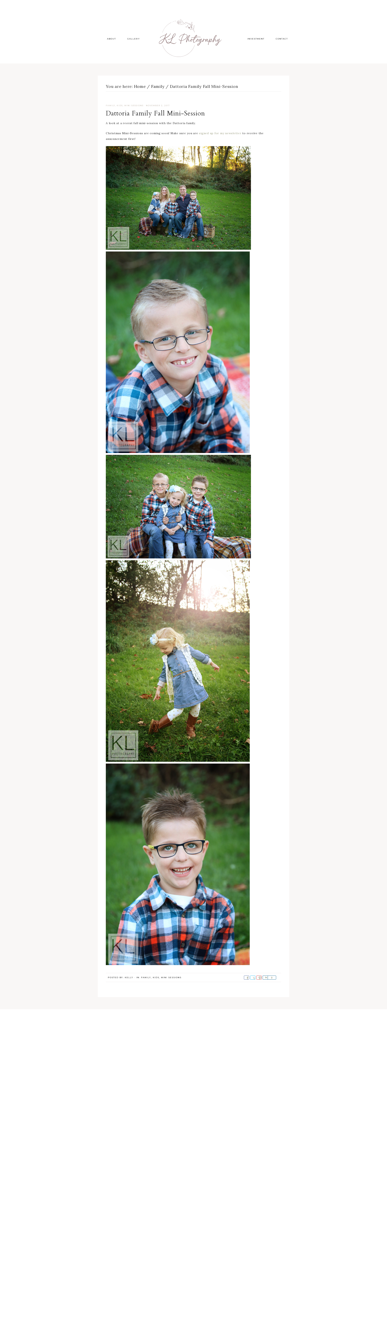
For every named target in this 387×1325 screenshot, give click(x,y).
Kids (120, 105)
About (111, 38)
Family (110, 105)
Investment (255, 38)
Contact (282, 38)
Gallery (133, 38)
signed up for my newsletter (220, 133)
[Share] (265, 978)
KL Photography (193, 38)
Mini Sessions (134, 105)
